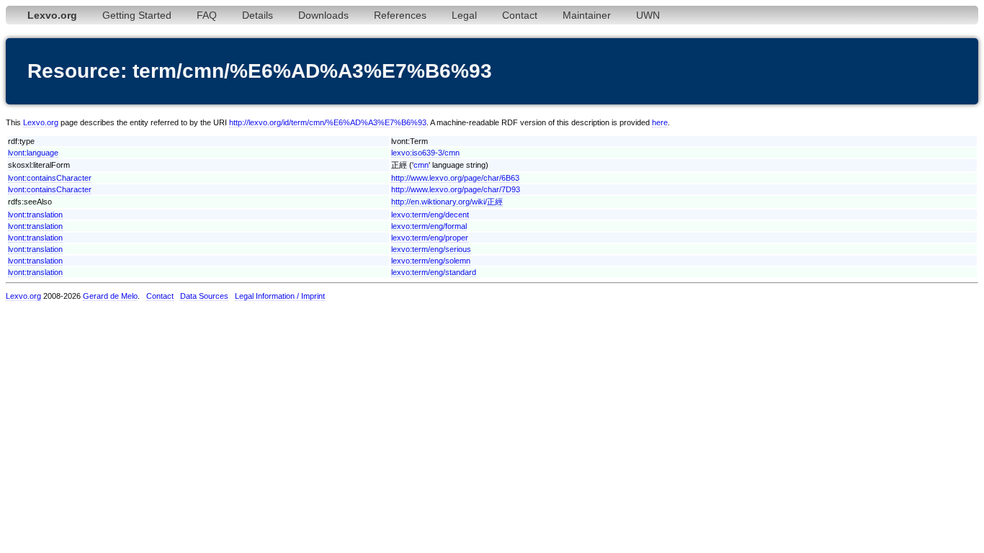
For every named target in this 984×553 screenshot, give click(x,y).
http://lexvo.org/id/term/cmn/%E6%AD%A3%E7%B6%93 (327, 122)
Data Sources (204, 296)
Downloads (323, 15)
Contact (519, 15)
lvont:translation (35, 214)
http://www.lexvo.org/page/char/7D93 (455, 189)
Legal (464, 15)
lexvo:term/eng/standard (433, 272)
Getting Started (136, 15)
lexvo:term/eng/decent (430, 214)
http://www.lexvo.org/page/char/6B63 (455, 178)
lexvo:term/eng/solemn (430, 260)
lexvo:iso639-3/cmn (425, 152)
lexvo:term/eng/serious (431, 249)
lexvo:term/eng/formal (429, 226)
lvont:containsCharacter (49, 178)
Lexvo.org (40, 122)
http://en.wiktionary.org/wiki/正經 (447, 201)
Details (257, 15)
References (400, 15)
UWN (648, 15)
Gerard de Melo (110, 296)
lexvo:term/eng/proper (429, 237)
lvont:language (33, 152)
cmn (421, 165)
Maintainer (587, 15)
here (660, 122)
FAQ (207, 15)
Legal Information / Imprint (280, 296)
